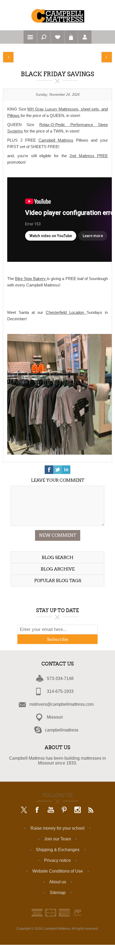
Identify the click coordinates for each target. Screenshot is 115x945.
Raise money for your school (57, 828)
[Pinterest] (64, 810)
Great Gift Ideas (106, 57)
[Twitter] (24, 810)
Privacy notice (57, 860)
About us (57, 882)
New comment (57, 535)
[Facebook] (37, 810)
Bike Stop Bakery (31, 278)
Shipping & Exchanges (57, 849)
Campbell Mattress (56, 140)
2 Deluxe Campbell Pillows (8, 57)
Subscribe (57, 639)
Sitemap (58, 892)
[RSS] (91, 810)
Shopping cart (71, 37)
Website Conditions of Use (57, 871)
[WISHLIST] (57, 37)
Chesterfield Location (66, 312)
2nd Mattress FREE (89, 155)
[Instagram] (78, 810)
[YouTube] (51, 810)
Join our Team (57, 839)
